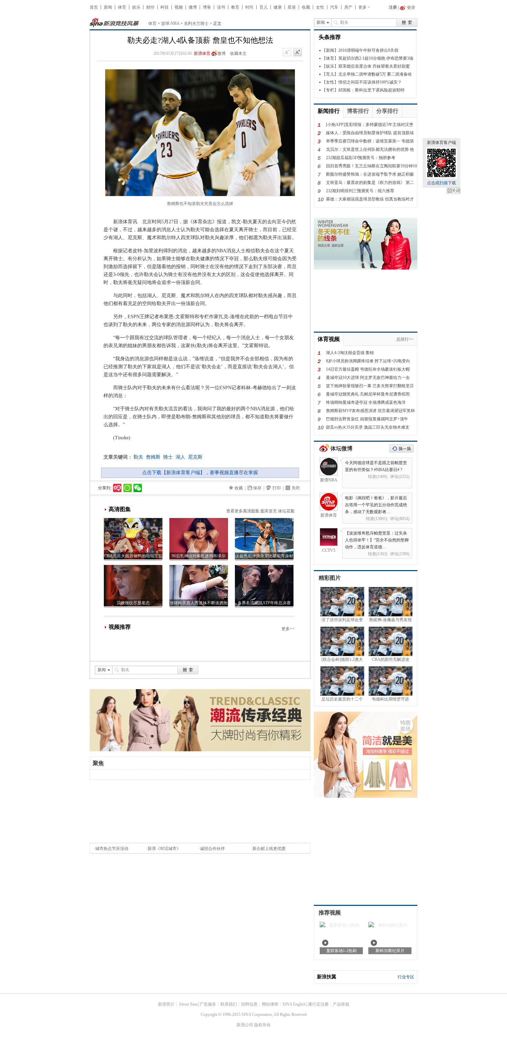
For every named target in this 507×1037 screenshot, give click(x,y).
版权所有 (262, 1025)
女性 (320, 7)
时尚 (249, 7)
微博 (193, 7)
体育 (122, 7)
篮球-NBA (170, 23)
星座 (292, 7)
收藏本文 (238, 53)
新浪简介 (166, 1004)
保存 (257, 488)
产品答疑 (341, 1004)
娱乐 (136, 7)
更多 (362, 7)
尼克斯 (195, 457)
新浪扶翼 (326, 976)
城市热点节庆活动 (111, 848)
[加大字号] (298, 52)
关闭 (453, 191)
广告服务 (208, 1004)
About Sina (188, 1004)
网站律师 (270, 1004)
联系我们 (228, 1004)
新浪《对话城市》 (164, 848)
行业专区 (406, 977)
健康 (278, 7)
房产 (348, 7)
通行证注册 (318, 1004)
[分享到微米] (117, 488)
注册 (393, 7)
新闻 (108, 7)
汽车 (334, 7)
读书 (221, 7)
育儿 (263, 7)
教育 (235, 7)
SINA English (294, 1004)
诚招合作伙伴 (212, 848)
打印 (276, 488)
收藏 (306, 7)
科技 (164, 7)
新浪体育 (202, 53)
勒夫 (138, 457)
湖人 (180, 457)
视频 (179, 7)
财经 (150, 7)
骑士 (168, 457)
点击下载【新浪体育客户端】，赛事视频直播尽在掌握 (200, 472)
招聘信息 (249, 1004)
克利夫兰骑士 (196, 23)
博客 (207, 7)
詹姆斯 (153, 457)
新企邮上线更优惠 (269, 848)
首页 (94, 7)
